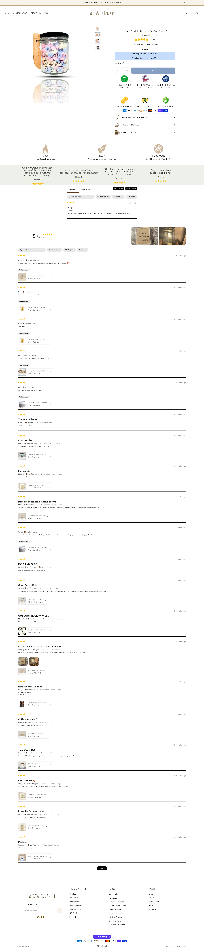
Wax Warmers (75, 909)
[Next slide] (184, 2)
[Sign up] (59, 910)
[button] (144, 236)
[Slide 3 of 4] (97, 41)
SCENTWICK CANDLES (179, 946)
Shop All (72, 917)
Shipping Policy (115, 921)
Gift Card (73, 913)
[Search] (186, 13)
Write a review (131, 188)
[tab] (86, 190)
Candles (72, 894)
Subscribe (113, 913)
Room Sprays (74, 902)
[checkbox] (131, 197)
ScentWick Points (156, 902)
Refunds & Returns (117, 925)
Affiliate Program (116, 917)
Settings (152, 909)
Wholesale (113, 894)
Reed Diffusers (75, 905)
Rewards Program (116, 902)
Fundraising (114, 898)
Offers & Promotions (117, 906)
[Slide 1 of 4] (97, 28)
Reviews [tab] (73, 189)
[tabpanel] (102, 210)
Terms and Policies (25, 946)
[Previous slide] (17, 2)
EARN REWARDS (124, 106)
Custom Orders (115, 909)
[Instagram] (42, 917)
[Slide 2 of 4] (97, 35)
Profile (151, 898)
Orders (151, 894)
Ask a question (118, 188)
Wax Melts (73, 898)
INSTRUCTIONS (128, 132)
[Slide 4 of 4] (97, 47)
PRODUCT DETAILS (130, 125)
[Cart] (196, 13)
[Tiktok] (46, 917)
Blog (151, 905)
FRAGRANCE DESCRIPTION (134, 117)
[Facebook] (38, 917)
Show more (102, 868)
